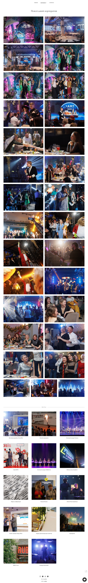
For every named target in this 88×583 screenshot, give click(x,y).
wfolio (45, 581)
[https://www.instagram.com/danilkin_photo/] (40, 576)
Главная (36, 2)
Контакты (51, 2)
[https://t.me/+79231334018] (42, 576)
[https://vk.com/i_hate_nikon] (47, 576)
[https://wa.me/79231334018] (45, 576)
